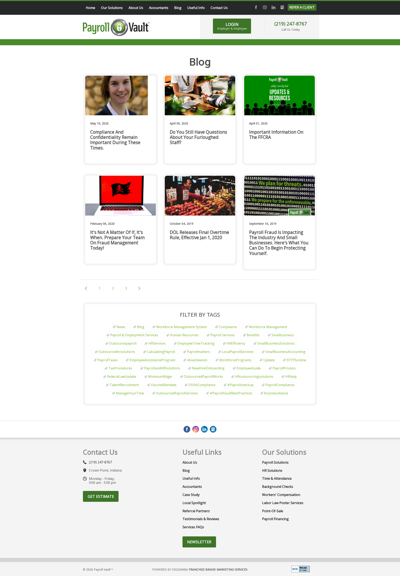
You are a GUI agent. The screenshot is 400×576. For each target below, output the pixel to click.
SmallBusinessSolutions (276, 343)
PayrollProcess (284, 368)
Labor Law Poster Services (282, 502)
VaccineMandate (163, 385)
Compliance (228, 327)
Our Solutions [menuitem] (112, 7)
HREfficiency (235, 343)
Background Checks (277, 486)
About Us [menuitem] (136, 7)
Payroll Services (222, 335)
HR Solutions (272, 470)
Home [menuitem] (90, 7)
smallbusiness (282, 335)
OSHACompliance (201, 385)
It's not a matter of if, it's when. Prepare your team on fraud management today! (117, 240)
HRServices (157, 343)
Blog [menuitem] (177, 7)
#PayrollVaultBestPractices (231, 393)
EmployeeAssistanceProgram (152, 360)
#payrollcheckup (240, 385)
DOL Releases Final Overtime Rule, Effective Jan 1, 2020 (199, 235)
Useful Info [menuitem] (196, 7)
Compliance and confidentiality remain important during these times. (115, 140)
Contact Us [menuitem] (219, 7)
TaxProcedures (120, 368)
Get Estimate (101, 496)
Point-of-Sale (272, 511)
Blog (140, 327)
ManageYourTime (130, 393)
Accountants (192, 486)
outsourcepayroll (122, 343)
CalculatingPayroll (161, 351)
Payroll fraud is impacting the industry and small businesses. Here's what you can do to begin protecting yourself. (279, 243)
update (269, 360)
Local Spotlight (194, 502)
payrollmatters (198, 351)
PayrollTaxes (108, 360)
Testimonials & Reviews (200, 519)
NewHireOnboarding (208, 368)
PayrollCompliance (279, 385)
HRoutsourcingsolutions (254, 376)
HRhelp (291, 376)
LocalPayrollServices (238, 351)
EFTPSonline (296, 360)
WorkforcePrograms (235, 360)
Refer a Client (302, 7)
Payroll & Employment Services (134, 335)
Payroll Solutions (275, 462)
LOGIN (232, 25)
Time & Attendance (277, 478)
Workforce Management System (181, 327)
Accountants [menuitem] (158, 7)
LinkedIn (273, 7)
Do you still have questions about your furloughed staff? (198, 137)
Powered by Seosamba (200, 569)
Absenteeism (197, 360)
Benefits (253, 335)
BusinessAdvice (276, 393)
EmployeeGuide (248, 368)
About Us (189, 462)
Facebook (256, 7)
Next (139, 288)
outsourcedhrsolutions (117, 351)
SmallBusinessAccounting (285, 351)
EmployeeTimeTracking (196, 343)
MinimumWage (160, 376)
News (120, 327)
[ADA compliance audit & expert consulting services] (300, 568)
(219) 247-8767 (290, 23)
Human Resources (184, 335)
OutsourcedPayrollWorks (203, 376)
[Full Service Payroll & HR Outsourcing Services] (116, 27)
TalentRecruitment (124, 385)
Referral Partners (196, 511)
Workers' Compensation (281, 494)
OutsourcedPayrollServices (177, 393)
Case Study (191, 494)
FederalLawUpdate (121, 376)
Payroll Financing (275, 519)
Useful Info (191, 478)
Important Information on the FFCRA (276, 134)
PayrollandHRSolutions (162, 368)
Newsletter (199, 541)
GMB (282, 7)
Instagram (264, 7)
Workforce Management (268, 327)
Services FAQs (193, 527)
